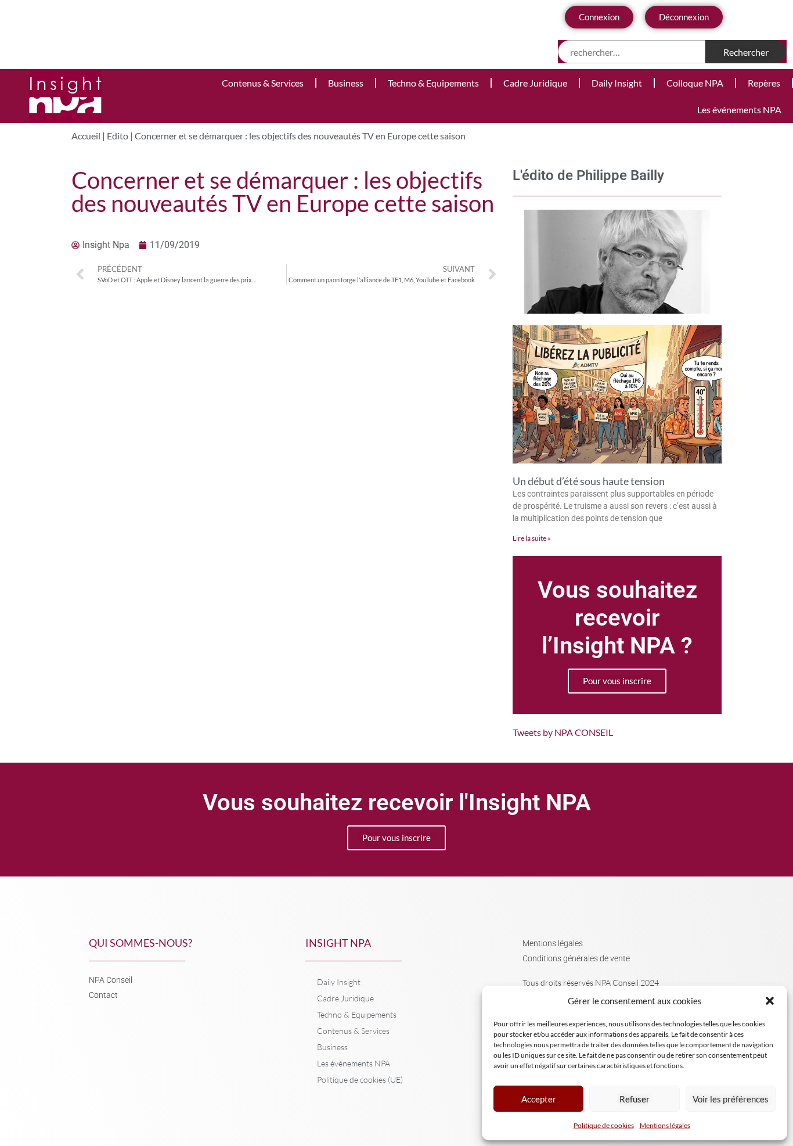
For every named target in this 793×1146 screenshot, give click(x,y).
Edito (117, 135)
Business (345, 82)
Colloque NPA (694, 82)
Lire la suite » (532, 538)
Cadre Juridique (535, 82)
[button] (770, 1001)
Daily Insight (617, 82)
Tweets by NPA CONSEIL (563, 732)
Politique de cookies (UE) (360, 1079)
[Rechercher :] (632, 51)
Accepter (538, 1099)
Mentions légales (665, 1125)
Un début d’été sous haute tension (589, 481)
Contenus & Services (263, 82)
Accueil (85, 135)
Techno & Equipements (433, 82)
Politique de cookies (604, 1125)
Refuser (634, 1099)
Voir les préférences (731, 1099)
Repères (764, 82)
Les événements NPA (739, 109)
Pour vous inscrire (617, 681)
